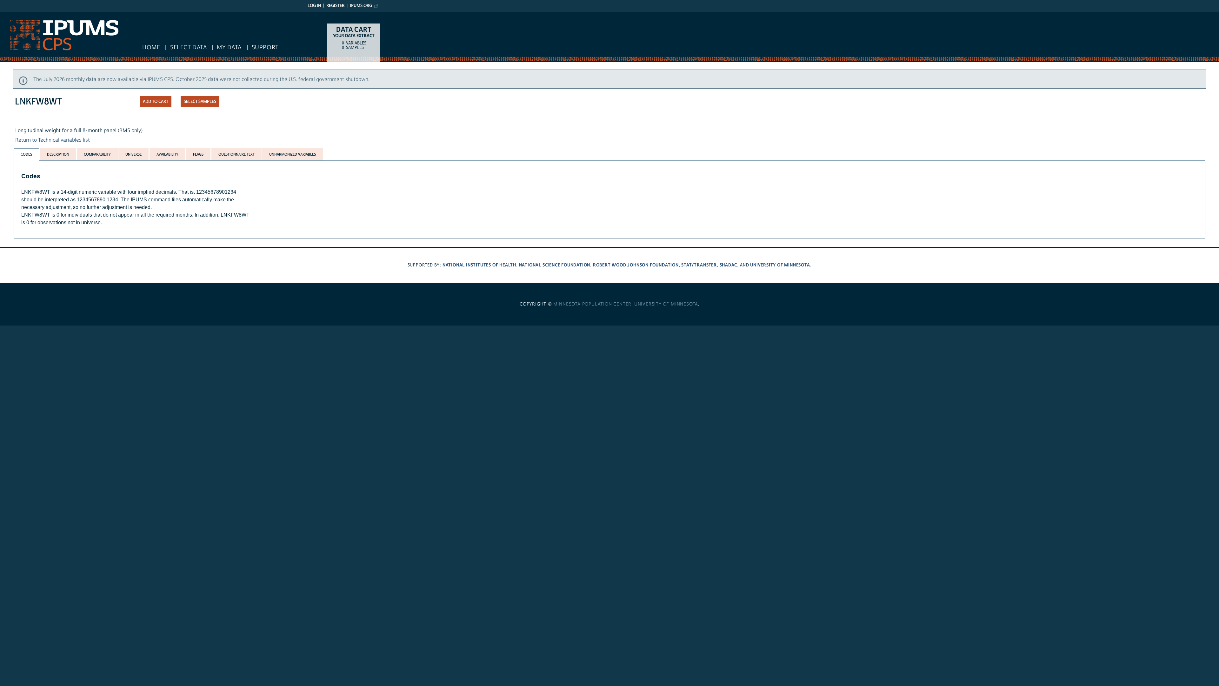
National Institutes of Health (479, 265)
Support (265, 47)
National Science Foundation (554, 265)
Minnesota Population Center (592, 304)
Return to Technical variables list (52, 140)
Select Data (188, 47)
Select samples (200, 101)
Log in (314, 6)
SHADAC (728, 265)
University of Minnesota (780, 265)
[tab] (26, 154)
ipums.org (361, 6)
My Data (229, 47)
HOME (151, 47)
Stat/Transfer (698, 265)
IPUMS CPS (12, 15)
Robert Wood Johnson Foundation (636, 265)
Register (335, 6)
